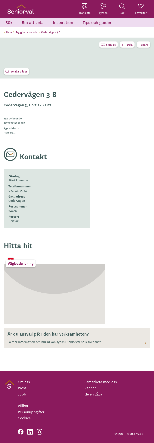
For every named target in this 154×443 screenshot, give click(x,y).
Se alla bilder (19, 71)
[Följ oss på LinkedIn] (30, 432)
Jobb (22, 394)
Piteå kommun (18, 180)
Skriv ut (111, 44)
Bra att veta (33, 22)
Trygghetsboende (26, 32)
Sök (9, 22)
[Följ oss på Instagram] (39, 432)
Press (22, 387)
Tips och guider (97, 22)
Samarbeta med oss (101, 381)
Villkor (23, 405)
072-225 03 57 (17, 190)
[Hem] (21, 9)
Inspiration (63, 22)
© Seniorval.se (135, 433)
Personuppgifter (31, 411)
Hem (9, 32)
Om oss (24, 381)
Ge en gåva (93, 394)
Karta (47, 104)
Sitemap (119, 433)
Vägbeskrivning (21, 263)
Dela (130, 44)
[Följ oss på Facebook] (20, 432)
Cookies (24, 417)
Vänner (90, 387)
